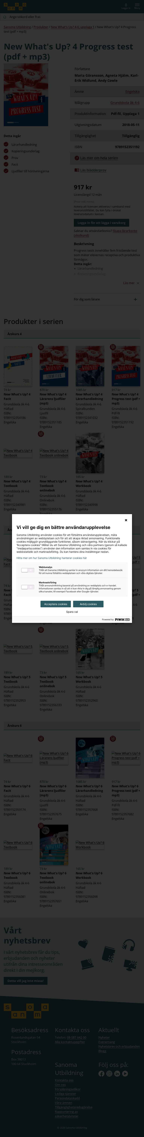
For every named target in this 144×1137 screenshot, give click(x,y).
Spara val (72, 611)
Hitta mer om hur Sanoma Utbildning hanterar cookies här (51, 558)
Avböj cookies (88, 604)
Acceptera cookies (55, 604)
